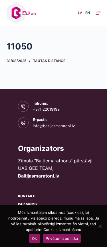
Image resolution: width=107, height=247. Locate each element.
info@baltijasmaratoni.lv (54, 126)
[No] (100, 226)
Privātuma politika (62, 238)
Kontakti (26, 196)
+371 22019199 (46, 109)
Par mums (27, 204)
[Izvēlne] (98, 12)
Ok (34, 238)
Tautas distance (49, 61)
